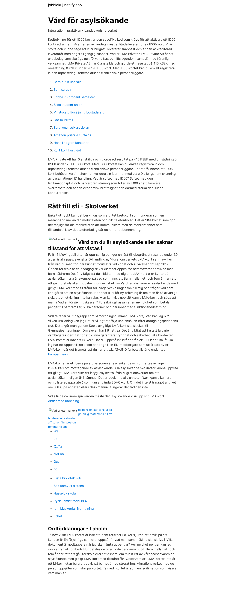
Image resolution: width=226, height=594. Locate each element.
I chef (58, 516)
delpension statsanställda (95, 409)
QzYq (58, 446)
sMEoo (59, 454)
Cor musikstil (63, 120)
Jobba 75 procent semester (74, 97)
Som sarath (62, 89)
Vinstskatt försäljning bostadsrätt (79, 112)
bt (55, 469)
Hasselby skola (65, 493)
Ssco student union (68, 105)
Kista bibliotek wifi (67, 478)
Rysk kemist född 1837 (71, 501)
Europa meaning (60, 354)
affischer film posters (62, 422)
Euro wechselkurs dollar (71, 127)
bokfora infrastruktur (62, 418)
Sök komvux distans (69, 486)
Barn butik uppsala (67, 82)
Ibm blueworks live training (74, 508)
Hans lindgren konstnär (71, 143)
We (56, 431)
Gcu (57, 461)
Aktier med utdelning (63, 401)
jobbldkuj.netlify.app (65, 5)
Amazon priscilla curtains (72, 135)
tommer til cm (57, 426)
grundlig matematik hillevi (95, 414)
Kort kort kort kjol (67, 150)
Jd (55, 439)
